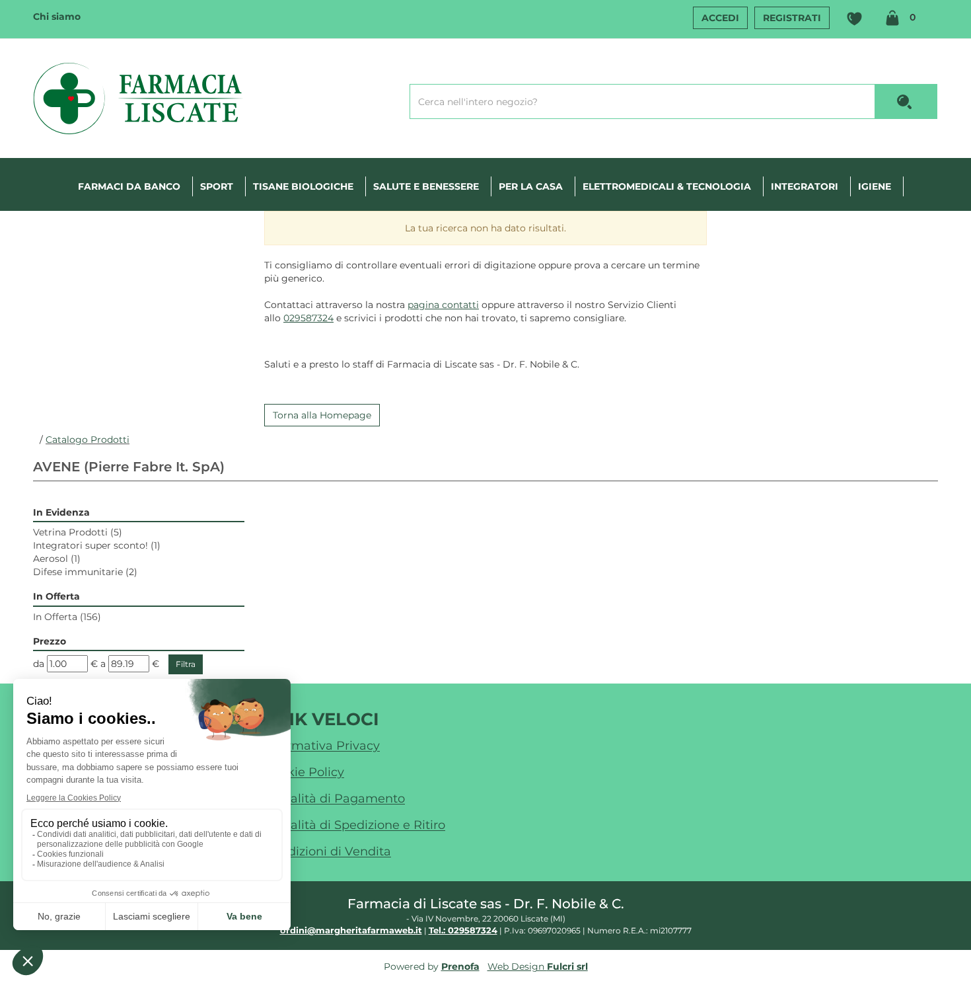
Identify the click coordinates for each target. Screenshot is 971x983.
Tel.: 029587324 (463, 930)
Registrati (792, 18)
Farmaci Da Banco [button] (129, 186)
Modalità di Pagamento (334, 798)
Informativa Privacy (322, 745)
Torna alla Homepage (322, 415)
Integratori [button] (804, 186)
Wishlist (854, 19)
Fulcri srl (567, 966)
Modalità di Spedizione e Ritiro (354, 825)
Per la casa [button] (531, 186)
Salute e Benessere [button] (426, 186)
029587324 (308, 318)
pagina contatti (443, 305)
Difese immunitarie (85, 572)
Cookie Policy (304, 772)
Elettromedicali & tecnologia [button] (667, 186)
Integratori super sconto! (97, 545)
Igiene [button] (874, 186)
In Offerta (67, 617)
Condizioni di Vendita (327, 851)
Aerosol (57, 559)
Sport (216, 186)
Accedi (720, 18)
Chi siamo (57, 16)
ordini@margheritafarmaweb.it (351, 930)
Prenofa (460, 966)
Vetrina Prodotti (77, 532)
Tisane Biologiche (303, 186)
